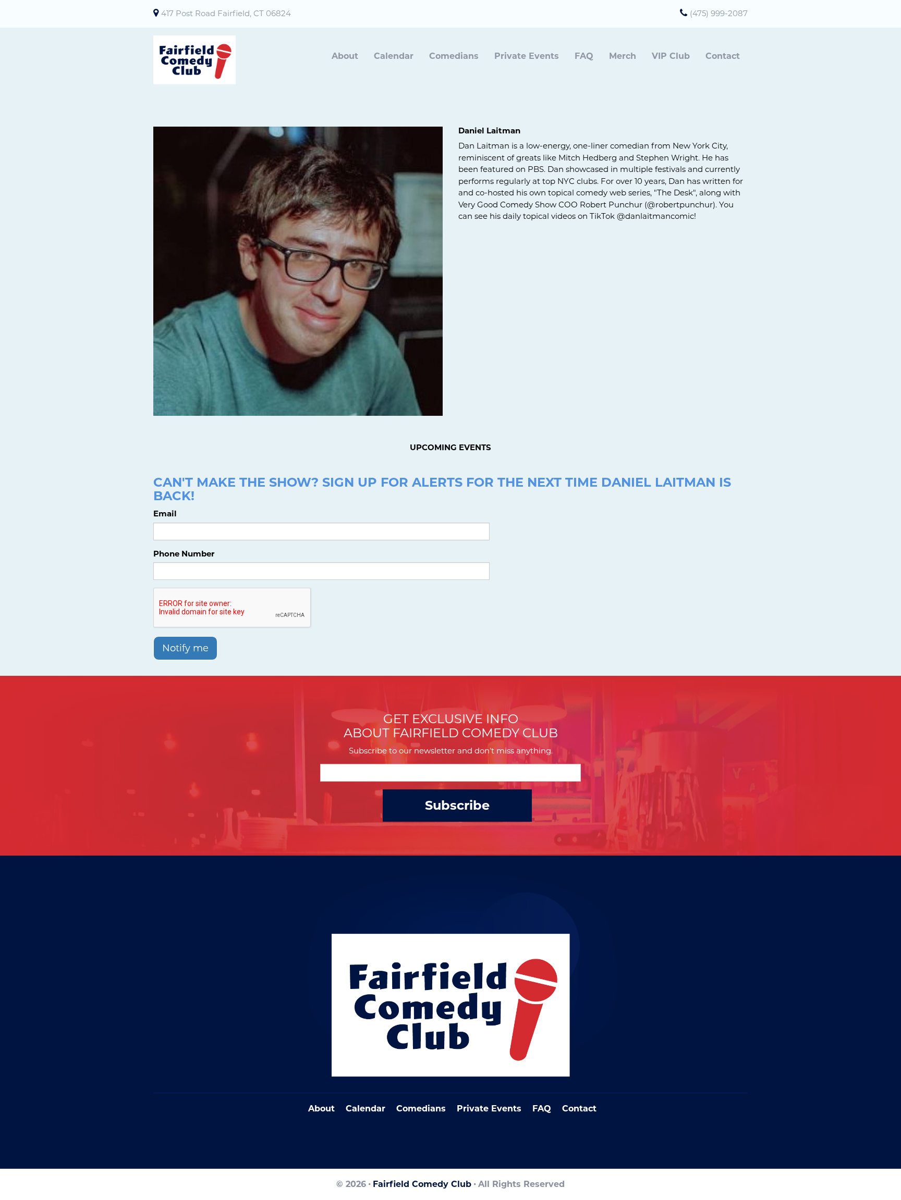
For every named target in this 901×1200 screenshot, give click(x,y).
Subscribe (457, 805)
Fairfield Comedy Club (422, 1184)
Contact (722, 56)
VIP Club (671, 56)
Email (165, 513)
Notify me (185, 648)
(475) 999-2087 (719, 13)
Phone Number (183, 554)
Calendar (393, 56)
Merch (622, 56)
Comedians (454, 56)
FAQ (584, 56)
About (345, 56)
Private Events (526, 56)
